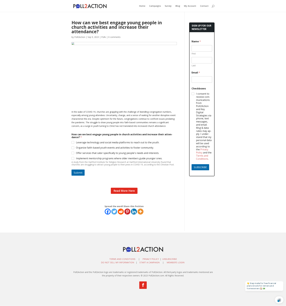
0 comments (114, 37)
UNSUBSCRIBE (169, 259)
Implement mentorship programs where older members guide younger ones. (119, 158)
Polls (103, 37)
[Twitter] (114, 212)
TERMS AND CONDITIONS (122, 259)
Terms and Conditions (202, 157)
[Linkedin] (134, 212)
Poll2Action (79, 37)
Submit (78, 172)
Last (194, 65)
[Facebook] (108, 212)
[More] (140, 212)
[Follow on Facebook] (143, 285)
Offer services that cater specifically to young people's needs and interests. (117, 153)
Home (142, 6)
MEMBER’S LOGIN (176, 262)
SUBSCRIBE (200, 167)
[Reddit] (121, 212)
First (194, 53)
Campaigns (155, 6)
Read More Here (124, 190)
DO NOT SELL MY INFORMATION (117, 262)
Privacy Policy (202, 151)
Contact (204, 6)
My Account (190, 6)
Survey (168, 6)
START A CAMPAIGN (149, 262)
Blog (177, 6)
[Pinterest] (127, 212)
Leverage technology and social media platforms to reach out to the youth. (117, 142)
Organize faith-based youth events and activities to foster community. (115, 147)
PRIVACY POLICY (151, 259)
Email (196, 72)
